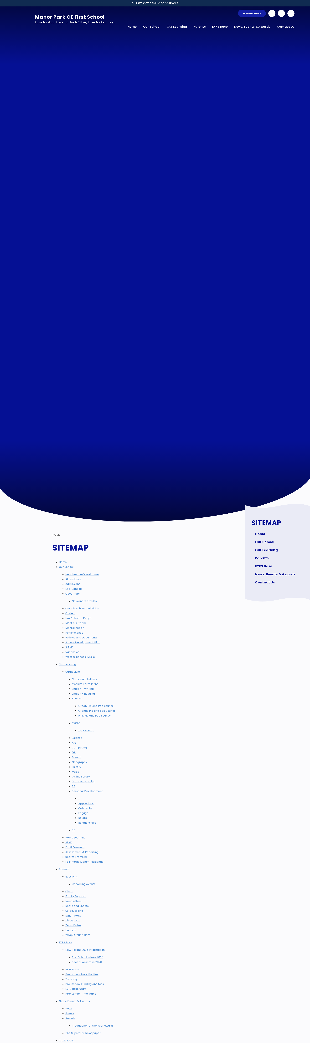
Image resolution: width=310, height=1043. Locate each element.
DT (74, 752)
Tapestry (71, 979)
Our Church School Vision (82, 608)
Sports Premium (76, 857)
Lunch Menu (73, 916)
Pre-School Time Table (80, 994)
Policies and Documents (81, 637)
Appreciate (86, 803)
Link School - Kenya (78, 618)
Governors (72, 594)
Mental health (74, 628)
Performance (74, 633)
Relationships (87, 823)
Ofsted (70, 613)
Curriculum (72, 672)
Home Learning (75, 837)
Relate (82, 818)
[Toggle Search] (290, 13)
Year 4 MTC (86, 730)
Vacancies (72, 652)
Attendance (73, 579)
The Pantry (72, 920)
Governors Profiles (84, 601)
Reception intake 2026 (87, 962)
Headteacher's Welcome (82, 574)
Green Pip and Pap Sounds (96, 706)
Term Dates (73, 925)
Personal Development (87, 791)
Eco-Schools (73, 589)
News (68, 1008)
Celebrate (85, 808)
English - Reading (83, 694)
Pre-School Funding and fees (84, 984)
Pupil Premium (74, 847)
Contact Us (66, 1040)
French (76, 757)
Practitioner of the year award (92, 1026)
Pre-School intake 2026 (87, 957)
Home (56, 535)
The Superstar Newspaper (83, 1033)
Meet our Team (75, 623)
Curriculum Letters (84, 679)
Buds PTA (71, 876)
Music (75, 772)
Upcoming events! (84, 884)
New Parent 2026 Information (85, 950)
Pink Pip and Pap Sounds (94, 715)
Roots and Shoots (77, 906)
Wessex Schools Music (80, 657)
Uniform (70, 930)
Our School (66, 567)
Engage (83, 813)
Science (77, 738)
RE (73, 830)
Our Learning (67, 664)
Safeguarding (252, 13)
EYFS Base (65, 942)
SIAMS (69, 647)
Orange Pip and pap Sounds (96, 711)
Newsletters (73, 901)
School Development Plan (82, 642)
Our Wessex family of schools (154, 3)
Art (74, 743)
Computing (79, 747)
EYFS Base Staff (75, 989)
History (76, 767)
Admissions (72, 584)
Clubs (69, 891)
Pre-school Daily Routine (81, 974)
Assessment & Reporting (81, 852)
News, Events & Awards (74, 1001)
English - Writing (83, 689)
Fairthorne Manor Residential (84, 862)
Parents (64, 869)
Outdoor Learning (83, 781)
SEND (68, 842)
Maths (76, 723)
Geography (79, 762)
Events (69, 1013)
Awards (70, 1018)
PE (73, 786)
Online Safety (81, 776)
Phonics (77, 698)
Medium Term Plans (85, 684)
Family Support (75, 896)
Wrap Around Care (78, 935)
